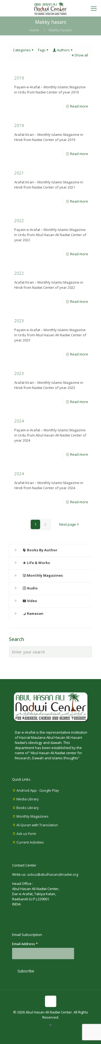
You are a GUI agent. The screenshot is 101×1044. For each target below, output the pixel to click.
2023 (19, 320)
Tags (42, 50)
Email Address (25, 943)
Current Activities (30, 842)
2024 (19, 421)
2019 (19, 77)
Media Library (27, 799)
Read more (79, 106)
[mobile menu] (93, 8)
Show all (81, 55)
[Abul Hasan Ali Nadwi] (50, 8)
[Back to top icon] (50, 1001)
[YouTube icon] (50, 1025)
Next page (67, 524)
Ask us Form (26, 833)
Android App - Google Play (37, 790)
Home (34, 30)
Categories (22, 50)
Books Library (27, 807)
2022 (19, 220)
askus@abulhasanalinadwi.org (52, 874)
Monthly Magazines (32, 816)
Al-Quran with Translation (37, 825)
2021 (19, 173)
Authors (63, 50)
